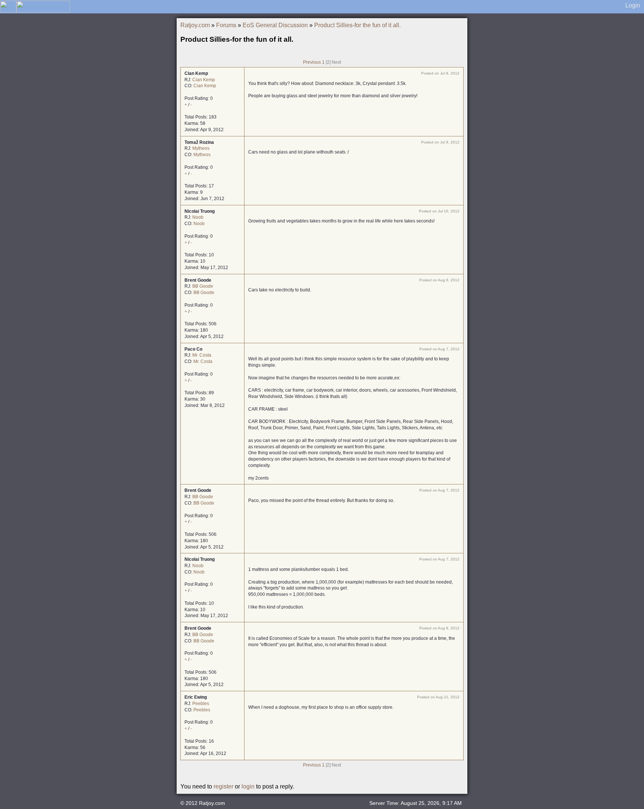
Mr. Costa (201, 355)
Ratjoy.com (195, 25)
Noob (197, 217)
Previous (312, 62)
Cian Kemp (203, 79)
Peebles (200, 703)
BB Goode (202, 286)
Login (632, 5)
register (223, 786)
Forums (226, 25)
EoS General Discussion (275, 25)
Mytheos (200, 148)
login (248, 786)
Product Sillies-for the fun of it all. (357, 25)
